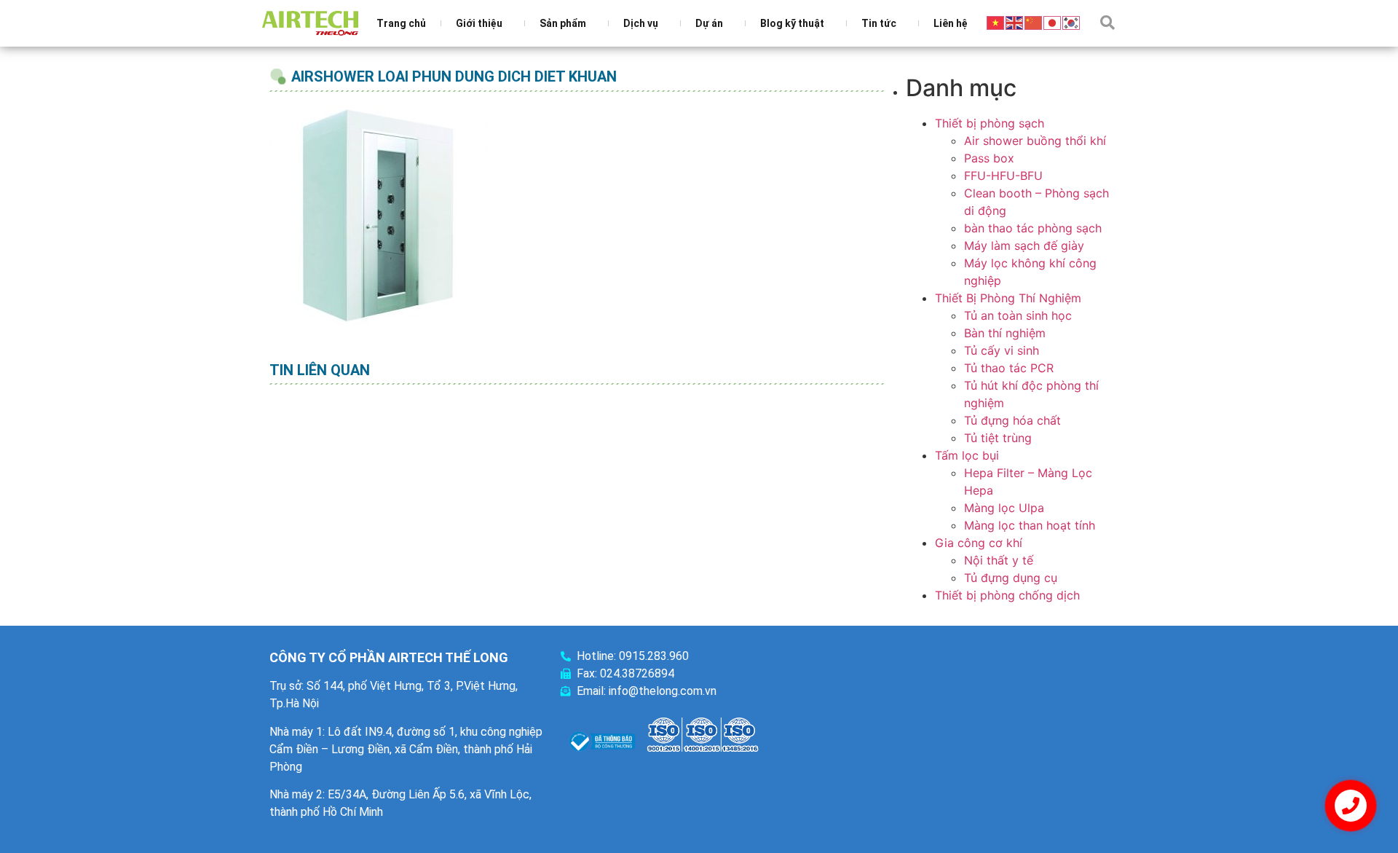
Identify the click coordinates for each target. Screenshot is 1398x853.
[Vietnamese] (996, 22)
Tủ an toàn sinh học (1018, 315)
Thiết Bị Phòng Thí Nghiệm (1008, 298)
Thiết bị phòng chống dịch (1007, 595)
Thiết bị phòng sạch (989, 123)
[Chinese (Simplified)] (1033, 22)
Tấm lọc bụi (967, 455)
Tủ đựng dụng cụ (1010, 577)
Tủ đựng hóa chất (1012, 420)
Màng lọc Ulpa (1004, 507)
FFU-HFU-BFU (1003, 175)
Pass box (989, 158)
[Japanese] (1052, 22)
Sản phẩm (563, 23)
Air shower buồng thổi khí (1035, 140)
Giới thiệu (479, 23)
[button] (1107, 22)
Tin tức (878, 23)
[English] (1015, 22)
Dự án (709, 23)
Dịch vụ (640, 23)
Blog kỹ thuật (792, 23)
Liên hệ (950, 23)
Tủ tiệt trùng (998, 438)
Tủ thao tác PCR (1009, 368)
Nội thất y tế (998, 560)
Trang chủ (401, 23)
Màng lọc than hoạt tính (1029, 525)
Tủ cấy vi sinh (1001, 350)
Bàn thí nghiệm (1005, 333)
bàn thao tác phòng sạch (1033, 228)
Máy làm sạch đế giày (1024, 245)
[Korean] (1071, 22)
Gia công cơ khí (978, 542)
